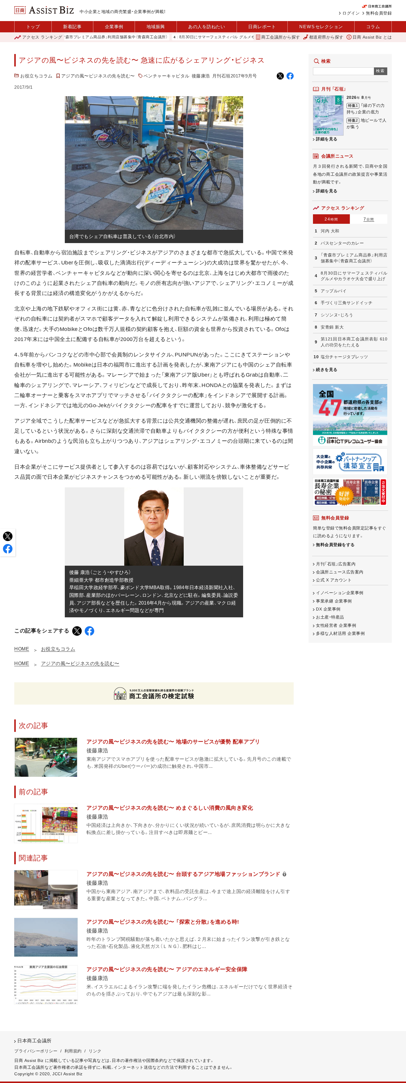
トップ (33, 26)
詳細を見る (327, 139)
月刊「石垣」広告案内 (335, 564)
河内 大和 (330, 231)
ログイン (351, 13)
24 (331, 219)
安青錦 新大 (332, 327)
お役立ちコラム (36, 75)
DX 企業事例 (328, 609)
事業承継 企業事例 (334, 601)
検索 (380, 71)
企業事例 (114, 26)
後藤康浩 (201, 75)
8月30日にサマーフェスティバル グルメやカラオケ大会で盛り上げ (216, 37)
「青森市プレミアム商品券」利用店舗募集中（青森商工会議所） (90, 37)
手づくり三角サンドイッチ (346, 302)
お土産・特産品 (330, 617)
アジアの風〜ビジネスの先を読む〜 (98, 75)
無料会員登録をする (335, 544)
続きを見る (327, 369)
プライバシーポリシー (35, 1051)
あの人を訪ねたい (206, 26)
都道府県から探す (326, 37)
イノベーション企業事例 (339, 592)
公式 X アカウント (334, 580)
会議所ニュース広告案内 (339, 572)
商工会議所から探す (280, 37)
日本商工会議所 (34, 1040)
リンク (95, 1051)
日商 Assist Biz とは (372, 37)
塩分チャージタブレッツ (344, 356)
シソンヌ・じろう (337, 315)
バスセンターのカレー (342, 243)
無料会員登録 (379, 13)
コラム (373, 26)
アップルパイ (334, 290)
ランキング (42, 37)
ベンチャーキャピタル (167, 75)
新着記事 (72, 26)
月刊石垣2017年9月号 (234, 75)
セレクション (321, 26)
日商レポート (262, 26)
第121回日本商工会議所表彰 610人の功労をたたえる (354, 342)
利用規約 (73, 1051)
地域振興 (156, 26)
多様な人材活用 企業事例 (340, 633)
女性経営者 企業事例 (336, 625)
